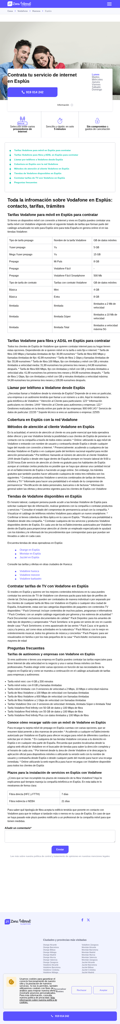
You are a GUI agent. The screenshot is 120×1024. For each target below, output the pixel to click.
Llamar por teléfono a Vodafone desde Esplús (38, 159)
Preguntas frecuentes (25, 182)
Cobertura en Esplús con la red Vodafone (36, 164)
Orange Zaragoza (50, 962)
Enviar (60, 849)
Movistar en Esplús (30, 553)
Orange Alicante (50, 945)
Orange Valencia (50, 960)
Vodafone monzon (30, 575)
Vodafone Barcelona (51, 967)
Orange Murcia (49, 957)
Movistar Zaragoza (90, 960)
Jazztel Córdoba (89, 970)
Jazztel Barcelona (89, 965)
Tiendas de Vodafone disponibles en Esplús (37, 173)
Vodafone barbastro (30, 578)
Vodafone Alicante (50, 965)
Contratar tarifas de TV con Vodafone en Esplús (39, 178)
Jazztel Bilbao (88, 967)
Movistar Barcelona (90, 950)
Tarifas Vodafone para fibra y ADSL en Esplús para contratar (46, 155)
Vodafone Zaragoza (90, 945)
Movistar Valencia (89, 957)
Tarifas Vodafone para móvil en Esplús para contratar (42, 150)
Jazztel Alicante (88, 962)
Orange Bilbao (49, 950)
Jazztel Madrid (88, 972)
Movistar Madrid (88, 952)
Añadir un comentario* (18, 828)
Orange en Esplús (30, 550)
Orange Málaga (49, 952)
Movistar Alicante (89, 947)
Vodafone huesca (29, 571)
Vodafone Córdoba (51, 970)
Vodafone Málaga (50, 972)
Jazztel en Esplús (29, 557)
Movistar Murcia (88, 955)
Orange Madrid (49, 955)
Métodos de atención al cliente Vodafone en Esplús (41, 168)
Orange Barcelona (51, 947)
